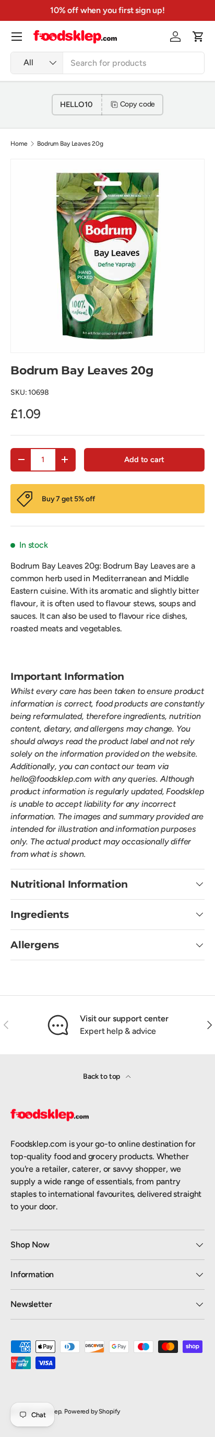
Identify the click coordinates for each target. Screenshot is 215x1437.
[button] (198, 36)
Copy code (138, 104)
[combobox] (107, 63)
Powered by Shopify (92, 1411)
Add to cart (144, 459)
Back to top (102, 1076)
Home (18, 143)
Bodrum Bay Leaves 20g (70, 143)
